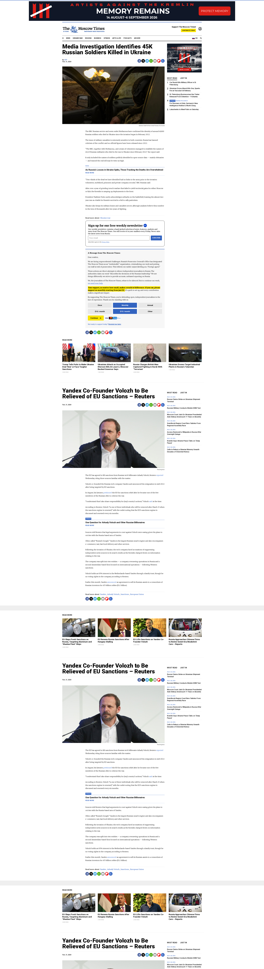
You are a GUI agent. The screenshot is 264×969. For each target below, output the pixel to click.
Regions (88, 38)
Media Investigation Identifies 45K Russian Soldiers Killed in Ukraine (107, 49)
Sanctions (125, 594)
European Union (137, 594)
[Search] (201, 38)
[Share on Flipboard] (159, 61)
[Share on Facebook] (139, 61)
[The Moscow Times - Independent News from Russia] (83, 29)
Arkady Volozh (113, 594)
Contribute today (188, 30)
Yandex (103, 594)
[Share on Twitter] (143, 61)
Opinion (107, 38)
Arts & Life (116, 38)
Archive (137, 38)
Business (97, 38)
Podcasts (128, 38)
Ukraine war (105, 218)
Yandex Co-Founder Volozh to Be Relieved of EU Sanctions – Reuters (108, 393)
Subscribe (156, 238)
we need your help (95, 283)
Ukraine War (78, 38)
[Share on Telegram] (147, 61)
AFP (65, 60)
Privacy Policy (105, 242)
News (68, 38)
